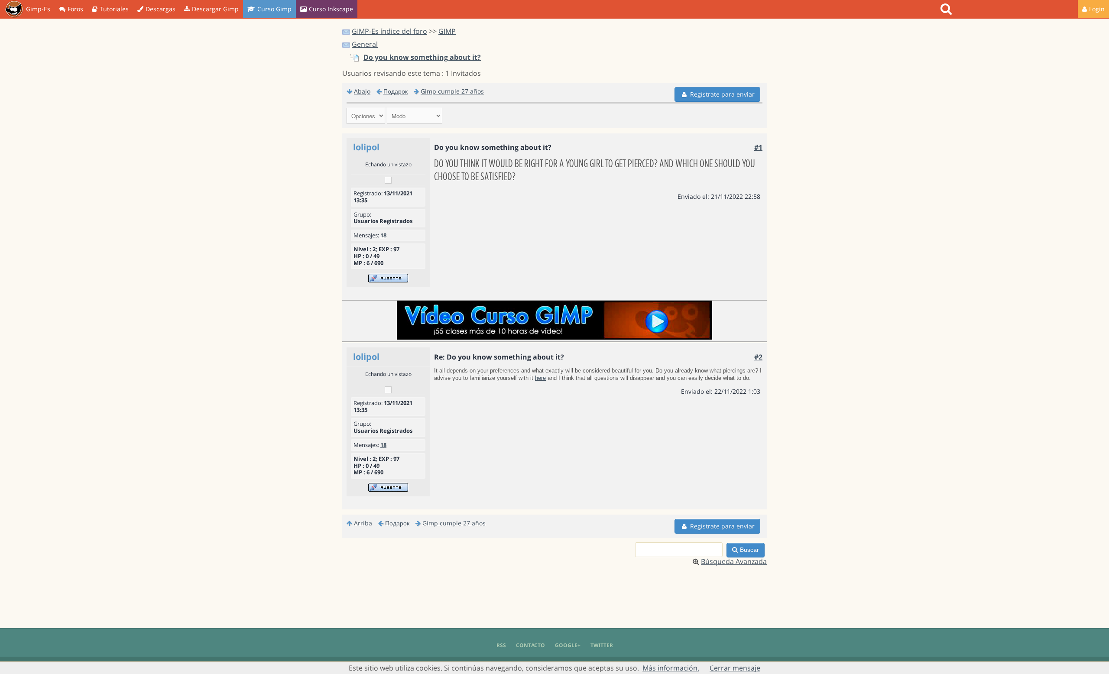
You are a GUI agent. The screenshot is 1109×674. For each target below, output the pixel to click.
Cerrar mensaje (735, 668)
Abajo (362, 91)
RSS (501, 645)
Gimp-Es (38, 9)
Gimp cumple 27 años (452, 91)
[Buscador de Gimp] (947, 9)
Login (1097, 9)
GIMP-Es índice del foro (389, 31)
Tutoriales (114, 9)
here (540, 378)
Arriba (363, 523)
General (365, 44)
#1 (758, 147)
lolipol (366, 147)
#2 (758, 357)
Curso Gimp (274, 9)
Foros (75, 9)
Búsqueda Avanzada (734, 561)
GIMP (447, 31)
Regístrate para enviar (722, 94)
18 (383, 235)
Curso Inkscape (331, 9)
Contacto (530, 645)
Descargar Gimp (215, 9)
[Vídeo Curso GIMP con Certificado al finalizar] (554, 337)
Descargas (160, 9)
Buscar (749, 549)
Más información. (670, 668)
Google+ (567, 645)
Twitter (601, 645)
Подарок (395, 91)
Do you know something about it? (422, 57)
